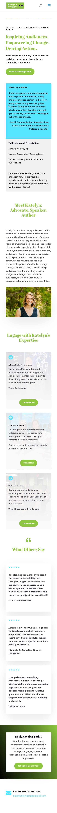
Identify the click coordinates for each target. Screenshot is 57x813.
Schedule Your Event (28, 765)
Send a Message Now (20, 71)
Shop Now (28, 462)
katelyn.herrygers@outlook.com (29, 795)
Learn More (29, 402)
